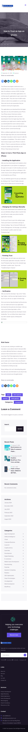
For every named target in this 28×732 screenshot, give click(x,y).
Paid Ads (6, 567)
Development (8, 553)
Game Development (5, 698)
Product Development (6, 691)
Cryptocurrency (8, 547)
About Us (3, 671)
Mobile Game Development (11, 561)
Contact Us (3, 680)
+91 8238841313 (6, 715)
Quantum (16, 73)
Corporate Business (9, 542)
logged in (10, 414)
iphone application (17, 394)
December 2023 (8, 506)
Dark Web (7, 550)
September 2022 (8, 516)
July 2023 (7, 509)
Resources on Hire (5, 705)
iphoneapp (5, 398)
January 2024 (8, 502)
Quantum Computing (9, 570)
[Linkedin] (8, 79)
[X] (5, 79)
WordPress (7, 586)
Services (3, 673)
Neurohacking (8, 564)
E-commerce (7, 559)
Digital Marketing (8, 556)
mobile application (15, 398)
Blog (2, 675)
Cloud (6, 539)
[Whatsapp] (11, 79)
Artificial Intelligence (9, 536)
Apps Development (9, 534)
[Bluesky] (14, 79)
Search (6, 424)
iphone (8, 394)
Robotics (6, 572)
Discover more (14, 635)
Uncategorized (18, 402)
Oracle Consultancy (5, 702)
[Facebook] (2, 79)
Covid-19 (6, 545)
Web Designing (4, 700)
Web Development (9, 584)
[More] (17, 79)
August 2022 (7, 519)
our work (3, 678)
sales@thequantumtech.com (9, 718)
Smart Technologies (9, 578)
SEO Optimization (9, 575)
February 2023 (8, 512)
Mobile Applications (5, 696)
